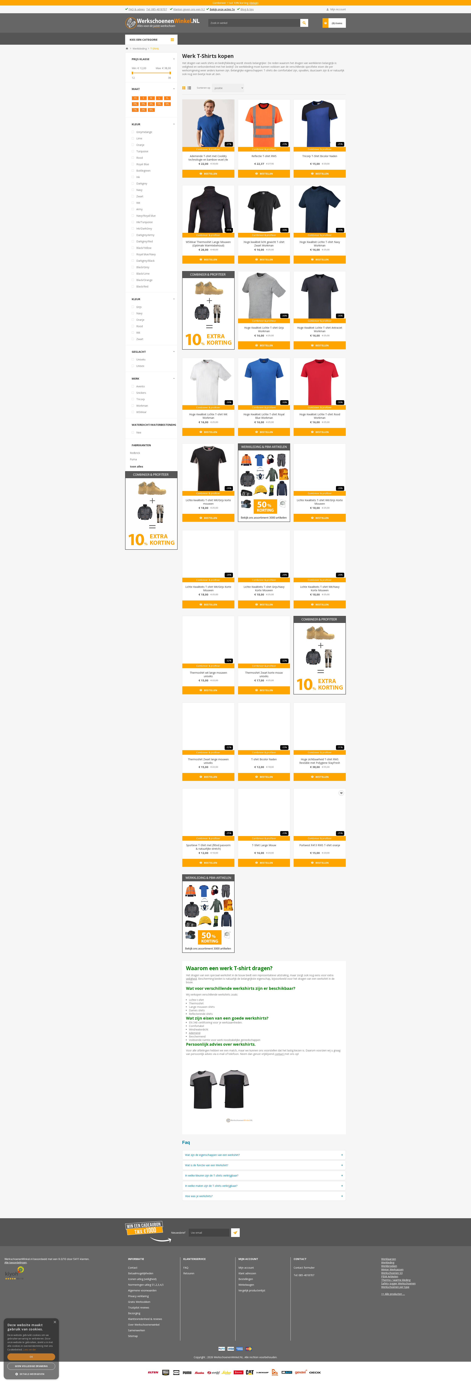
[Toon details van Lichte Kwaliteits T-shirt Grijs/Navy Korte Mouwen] (264, 556)
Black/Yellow (143, 248)
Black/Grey (142, 267)
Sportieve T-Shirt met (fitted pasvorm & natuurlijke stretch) (208, 846)
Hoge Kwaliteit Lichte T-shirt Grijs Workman (264, 329)
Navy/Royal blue (146, 215)
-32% (228, 660)
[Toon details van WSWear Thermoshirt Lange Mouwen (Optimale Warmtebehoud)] (208, 211)
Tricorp (140, 399)
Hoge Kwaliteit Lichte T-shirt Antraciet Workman (319, 329)
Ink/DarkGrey (144, 228)
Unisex (140, 366)
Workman (142, 405)
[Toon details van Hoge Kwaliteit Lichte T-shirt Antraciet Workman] (320, 297)
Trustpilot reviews (138, 1307)
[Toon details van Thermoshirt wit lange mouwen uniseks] (208, 642)
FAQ (185, 1267)
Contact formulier (304, 1267)
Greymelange (144, 132)
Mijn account (246, 1267)
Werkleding (387, 1262)
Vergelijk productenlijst (251, 1290)
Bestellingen (245, 1279)
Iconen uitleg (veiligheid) (142, 1279)
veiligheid (191, 978)
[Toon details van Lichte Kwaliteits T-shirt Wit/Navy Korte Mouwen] (320, 556)
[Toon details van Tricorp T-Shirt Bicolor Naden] (320, 125)
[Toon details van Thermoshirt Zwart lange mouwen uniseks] (208, 729)
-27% (228, 144)
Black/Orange (144, 280)
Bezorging (134, 1313)
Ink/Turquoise (144, 222)
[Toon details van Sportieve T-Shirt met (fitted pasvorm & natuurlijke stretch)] (208, 815)
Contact (132, 1267)
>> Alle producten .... (393, 1294)
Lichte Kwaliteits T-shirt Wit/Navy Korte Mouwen (319, 588)
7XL (135, 109)
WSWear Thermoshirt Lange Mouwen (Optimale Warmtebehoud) (208, 243)
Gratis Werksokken (139, 1302)
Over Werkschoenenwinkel (144, 1324)
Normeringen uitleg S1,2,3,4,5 (146, 1284)
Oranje (140, 145)
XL (167, 97)
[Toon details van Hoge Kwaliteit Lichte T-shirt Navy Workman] (320, 211)
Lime (139, 138)
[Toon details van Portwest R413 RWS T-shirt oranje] (320, 815)
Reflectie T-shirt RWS (264, 156)
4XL (151, 103)
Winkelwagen (246, 1284)
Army (139, 209)
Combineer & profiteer (208, 149)
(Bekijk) (256, 3)
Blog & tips (247, 9)
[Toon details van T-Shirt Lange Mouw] (264, 815)
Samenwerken (136, 1330)
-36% (284, 230)
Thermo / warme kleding (395, 1280)
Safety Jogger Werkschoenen (398, 1283)
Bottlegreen (143, 170)
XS (135, 97)
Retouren (188, 1273)
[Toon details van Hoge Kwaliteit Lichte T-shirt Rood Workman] (320, 384)
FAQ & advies (137, 9)
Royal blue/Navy (146, 254)
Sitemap (133, 1336)
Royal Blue (142, 164)
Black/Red (142, 286)
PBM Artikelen (389, 1276)
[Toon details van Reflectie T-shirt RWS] (264, 125)
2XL (143, 109)
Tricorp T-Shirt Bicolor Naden (319, 156)
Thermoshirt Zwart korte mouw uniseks (264, 674)
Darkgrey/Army (145, 235)
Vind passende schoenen (304, 23)
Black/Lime (143, 273)
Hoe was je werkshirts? (199, 1196)
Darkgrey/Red (144, 241)
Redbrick (135, 453)
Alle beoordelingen (15, 1262)
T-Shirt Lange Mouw (264, 845)
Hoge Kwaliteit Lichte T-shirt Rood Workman (319, 416)
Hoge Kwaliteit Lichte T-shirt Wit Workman (208, 416)
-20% (284, 144)
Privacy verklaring (138, 1296)
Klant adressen (247, 1273)
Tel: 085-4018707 (156, 9)
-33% (284, 747)
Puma (133, 459)
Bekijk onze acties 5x (222, 9)
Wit (138, 203)
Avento (140, 386)
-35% (228, 230)
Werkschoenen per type (395, 1287)
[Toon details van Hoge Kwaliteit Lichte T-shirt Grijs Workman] (264, 297)
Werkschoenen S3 (392, 1273)
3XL (143, 103)
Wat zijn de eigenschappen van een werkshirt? (212, 1155)
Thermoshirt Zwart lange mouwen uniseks (208, 761)
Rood (139, 157)
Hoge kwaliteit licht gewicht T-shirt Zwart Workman (264, 243)
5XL (159, 103)
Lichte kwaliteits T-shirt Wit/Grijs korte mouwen (208, 501)
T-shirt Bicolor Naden (264, 759)
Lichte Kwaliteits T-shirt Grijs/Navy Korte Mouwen (264, 588)
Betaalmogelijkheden (140, 1273)
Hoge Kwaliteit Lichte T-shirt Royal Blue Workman (263, 416)
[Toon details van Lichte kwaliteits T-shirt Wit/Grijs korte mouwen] (208, 470)
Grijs (139, 307)
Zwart (139, 196)
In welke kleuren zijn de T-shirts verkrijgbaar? (211, 1175)
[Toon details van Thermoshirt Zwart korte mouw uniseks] (264, 642)
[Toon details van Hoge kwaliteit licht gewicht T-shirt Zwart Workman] (264, 211)
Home (127, 48)
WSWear (141, 412)
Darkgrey (141, 183)
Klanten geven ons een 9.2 (189, 9)
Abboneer (235, 1232)
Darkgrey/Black (145, 260)
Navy (139, 190)
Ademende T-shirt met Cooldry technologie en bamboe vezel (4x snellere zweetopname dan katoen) (208, 159)
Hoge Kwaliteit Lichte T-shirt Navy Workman (320, 243)
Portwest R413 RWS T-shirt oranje (319, 845)
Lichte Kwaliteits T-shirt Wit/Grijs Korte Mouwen (320, 501)
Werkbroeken (389, 1266)
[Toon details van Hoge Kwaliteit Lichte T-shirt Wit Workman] (208, 384)
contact (279, 1054)
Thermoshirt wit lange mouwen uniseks (208, 674)
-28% (228, 488)
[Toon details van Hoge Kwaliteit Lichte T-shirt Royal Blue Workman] (264, 384)
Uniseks (141, 359)
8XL (151, 109)
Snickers (141, 392)
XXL (135, 103)
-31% (340, 747)
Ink (138, 177)
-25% (340, 144)
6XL (167, 103)
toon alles (136, 466)
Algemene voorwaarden (142, 1290)
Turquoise (142, 151)
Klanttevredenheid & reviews (145, 1319)
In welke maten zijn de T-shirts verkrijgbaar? (211, 1186)
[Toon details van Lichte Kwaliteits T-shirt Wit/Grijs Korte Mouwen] (320, 470)
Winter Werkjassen (392, 1269)
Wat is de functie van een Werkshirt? (206, 1165)
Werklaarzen (388, 1259)
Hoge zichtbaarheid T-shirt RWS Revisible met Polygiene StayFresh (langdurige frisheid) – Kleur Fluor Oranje (319, 765)
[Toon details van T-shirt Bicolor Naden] (264, 729)
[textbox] (254, 23)
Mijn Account (338, 9)
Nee (138, 432)
